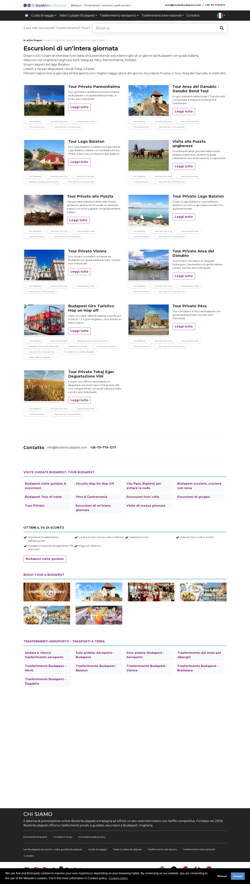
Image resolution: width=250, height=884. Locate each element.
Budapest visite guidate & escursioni (45, 486)
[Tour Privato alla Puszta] (43, 210)
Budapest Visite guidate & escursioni (44, 346)
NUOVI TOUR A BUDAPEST (43, 575)
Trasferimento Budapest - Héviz (45, 668)
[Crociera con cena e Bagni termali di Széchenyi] (203, 592)
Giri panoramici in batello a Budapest (79, 352)
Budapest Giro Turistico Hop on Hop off (91, 308)
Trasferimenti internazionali (199, 849)
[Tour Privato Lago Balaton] (148, 210)
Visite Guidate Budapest (127, 849)
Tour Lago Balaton (86, 141)
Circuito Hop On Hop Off (106, 346)
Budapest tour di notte (78, 346)
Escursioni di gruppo (189, 121)
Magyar (80, 40)
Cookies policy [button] (118, 878)
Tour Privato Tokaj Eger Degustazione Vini (91, 374)
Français (70, 40)
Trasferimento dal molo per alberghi (199, 655)
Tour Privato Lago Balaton (198, 196)
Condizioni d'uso (62, 837)
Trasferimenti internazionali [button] (161, 15)
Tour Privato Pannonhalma (94, 86)
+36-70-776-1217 (103, 447)
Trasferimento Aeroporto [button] (118, 15)
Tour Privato (34, 505)
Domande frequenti (35, 837)
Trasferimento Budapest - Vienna (146, 668)
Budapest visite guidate (45, 559)
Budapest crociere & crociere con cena (44, 182)
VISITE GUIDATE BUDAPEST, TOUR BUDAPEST (59, 472)
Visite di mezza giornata (145, 505)
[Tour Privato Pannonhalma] (44, 100)
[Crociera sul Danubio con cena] (151, 592)
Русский (91, 40)
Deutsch (49, 40)
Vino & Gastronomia (37, 127)
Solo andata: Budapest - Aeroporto (145, 655)
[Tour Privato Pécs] (148, 319)
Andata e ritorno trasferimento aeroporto (44, 655)
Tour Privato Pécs (189, 306)
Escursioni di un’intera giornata (67, 127)
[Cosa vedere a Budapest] (46, 615)
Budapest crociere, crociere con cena (199, 486)
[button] (221, 16)
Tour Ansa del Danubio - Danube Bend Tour (195, 88)
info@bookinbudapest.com (67, 447)
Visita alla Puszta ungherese (189, 143)
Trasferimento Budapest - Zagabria (45, 681)
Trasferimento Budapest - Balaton (96, 668)
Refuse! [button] (222, 876)
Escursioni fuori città (59, 121)
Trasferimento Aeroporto (162, 849)
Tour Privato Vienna (87, 251)
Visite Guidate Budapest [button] (77, 15)
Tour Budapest (35, 121)
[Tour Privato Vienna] (44, 264)
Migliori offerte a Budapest (40, 357)
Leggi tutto (79, 107)
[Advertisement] (125, 748)
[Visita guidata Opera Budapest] (46, 592)
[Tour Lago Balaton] (44, 155)
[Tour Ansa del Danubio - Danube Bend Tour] (148, 100)
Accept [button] (238, 876)
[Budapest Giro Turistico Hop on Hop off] (44, 319)
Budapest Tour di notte (43, 497)
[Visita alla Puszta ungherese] (148, 155)
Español (59, 40)
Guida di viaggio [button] (42, 15)
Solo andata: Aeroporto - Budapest (95, 655)
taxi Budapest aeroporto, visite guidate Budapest (52, 849)
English (101, 40)
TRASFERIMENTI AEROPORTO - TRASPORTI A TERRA (64, 641)
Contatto (193, 15)
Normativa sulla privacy (92, 837)
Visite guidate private (85, 121)
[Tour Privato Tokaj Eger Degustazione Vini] (44, 385)
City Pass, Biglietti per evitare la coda (143, 486)
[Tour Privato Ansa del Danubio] (148, 264)
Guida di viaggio (97, 849)
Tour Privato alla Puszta (90, 196)
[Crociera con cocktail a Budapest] (99, 615)
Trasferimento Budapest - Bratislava (197, 668)
